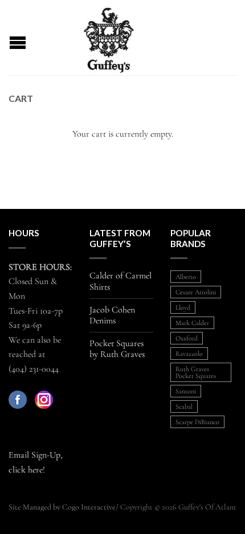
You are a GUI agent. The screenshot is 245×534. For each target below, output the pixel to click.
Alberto (185, 277)
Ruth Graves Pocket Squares (195, 372)
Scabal (184, 406)
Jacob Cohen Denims (112, 315)
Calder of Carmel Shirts (120, 281)
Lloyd (182, 307)
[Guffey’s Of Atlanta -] (109, 37)
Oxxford (186, 338)
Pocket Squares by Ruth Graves (117, 349)
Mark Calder (192, 323)
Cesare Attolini (195, 292)
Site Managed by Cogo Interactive (62, 507)
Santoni (185, 391)
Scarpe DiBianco (197, 422)
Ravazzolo (189, 354)
